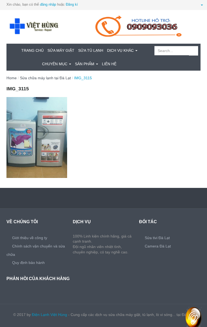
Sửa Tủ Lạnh (90, 50)
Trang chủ (32, 50)
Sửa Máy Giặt (60, 50)
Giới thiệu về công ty (29, 238)
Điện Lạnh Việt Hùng (49, 314)
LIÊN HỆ (109, 64)
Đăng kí (72, 4)
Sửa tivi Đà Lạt (157, 238)
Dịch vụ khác (121, 50)
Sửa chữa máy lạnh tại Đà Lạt (45, 78)
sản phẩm (85, 64)
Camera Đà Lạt (158, 246)
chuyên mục (55, 64)
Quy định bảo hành (28, 262)
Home (11, 78)
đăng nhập (48, 4)
